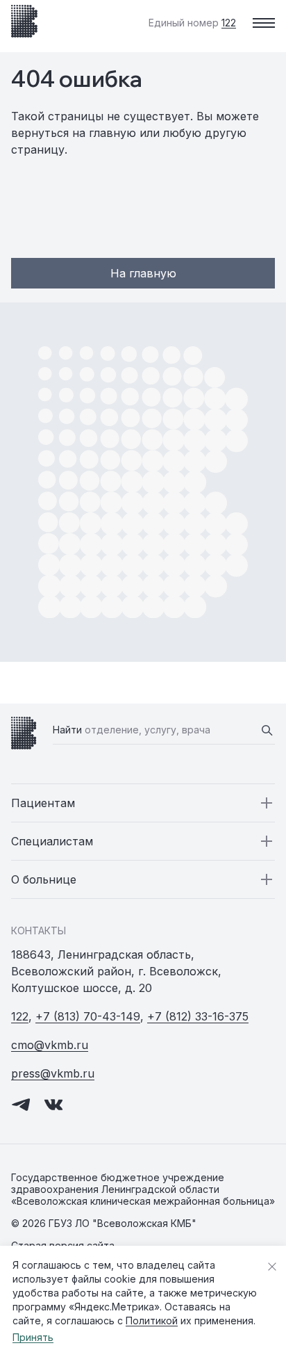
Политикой (152, 1320)
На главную (143, 273)
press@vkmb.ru (52, 1073)
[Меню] (264, 23)
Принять (32, 1337)
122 (19, 1016)
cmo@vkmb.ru (49, 1045)
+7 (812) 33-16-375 (198, 1016)
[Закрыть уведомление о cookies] (272, 1266)
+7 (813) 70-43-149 (87, 1016)
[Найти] (266, 730)
